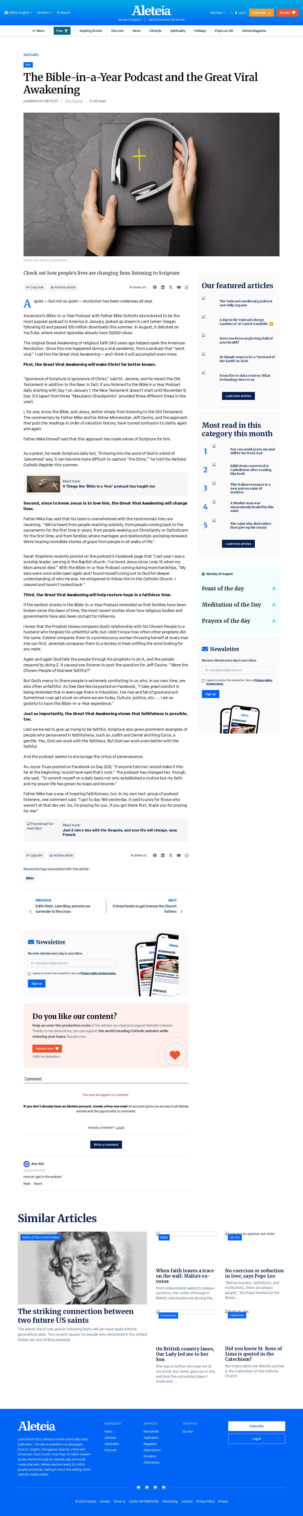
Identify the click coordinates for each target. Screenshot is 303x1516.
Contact (187, 1501)
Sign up (36, 983)
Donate (285, 12)
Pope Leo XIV (224, 31)
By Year (188, 1431)
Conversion (168, 1315)
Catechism (237, 1315)
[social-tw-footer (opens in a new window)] (156, 1487)
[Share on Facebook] (155, 287)
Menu (41, 31)
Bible (30, 878)
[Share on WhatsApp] (187, 287)
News (137, 31)
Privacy (223, 1501)
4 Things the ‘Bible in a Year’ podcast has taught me (109, 486)
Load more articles (238, 396)
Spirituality (177, 31)
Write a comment (106, 1144)
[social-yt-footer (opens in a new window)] (139, 1487)
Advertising (151, 1462)
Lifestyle (155, 31)
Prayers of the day (226, 620)
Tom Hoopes (74, 101)
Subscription (152, 1450)
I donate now (44, 1048)
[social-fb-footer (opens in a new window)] (147, 1487)
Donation (150, 1456)
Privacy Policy (205, 1501)
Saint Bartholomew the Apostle (167, 19)
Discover (117, 31)
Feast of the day (223, 588)
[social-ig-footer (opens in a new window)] (164, 1487)
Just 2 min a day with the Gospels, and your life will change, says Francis (120, 832)
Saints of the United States (40, 1237)
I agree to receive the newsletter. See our (74, 973)
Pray (59, 31)
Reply (27, 1183)
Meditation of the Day (231, 604)
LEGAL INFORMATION (144, 1501)
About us (120, 1501)
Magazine (150, 1444)
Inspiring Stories (91, 31)
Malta (164, 1237)
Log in (242, 13)
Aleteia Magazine (254, 31)
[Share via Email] (179, 287)
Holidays (200, 31)
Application (151, 1438)
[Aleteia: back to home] (151, 10)
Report (38, 1183)
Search (65, 13)
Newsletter (151, 1431)
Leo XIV (235, 1237)
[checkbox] (29, 973)
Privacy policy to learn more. (98, 973)
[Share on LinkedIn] (163, 287)
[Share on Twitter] (171, 287)
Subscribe (259, 12)
